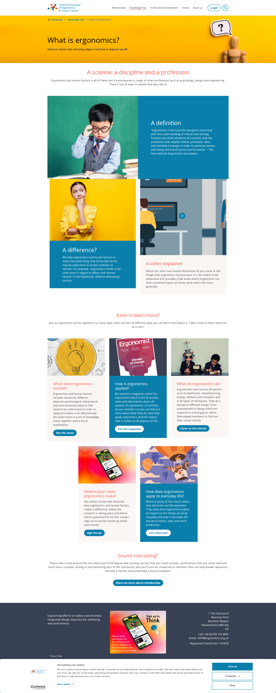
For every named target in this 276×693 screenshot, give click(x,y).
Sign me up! (94, 533)
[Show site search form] (225, 8)
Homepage (57, 19)
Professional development (164, 7)
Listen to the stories (193, 428)
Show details (63, 684)
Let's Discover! (158, 533)
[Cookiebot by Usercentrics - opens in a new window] (38, 687)
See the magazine (129, 429)
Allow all (232, 666)
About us (198, 7)
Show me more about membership (138, 582)
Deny (232, 685)
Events (185, 7)
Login (214, 7)
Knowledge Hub (137, 7)
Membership (119, 7)
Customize (230, 676)
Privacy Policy (56, 656)
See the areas (65, 432)
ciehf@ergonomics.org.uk (213, 638)
